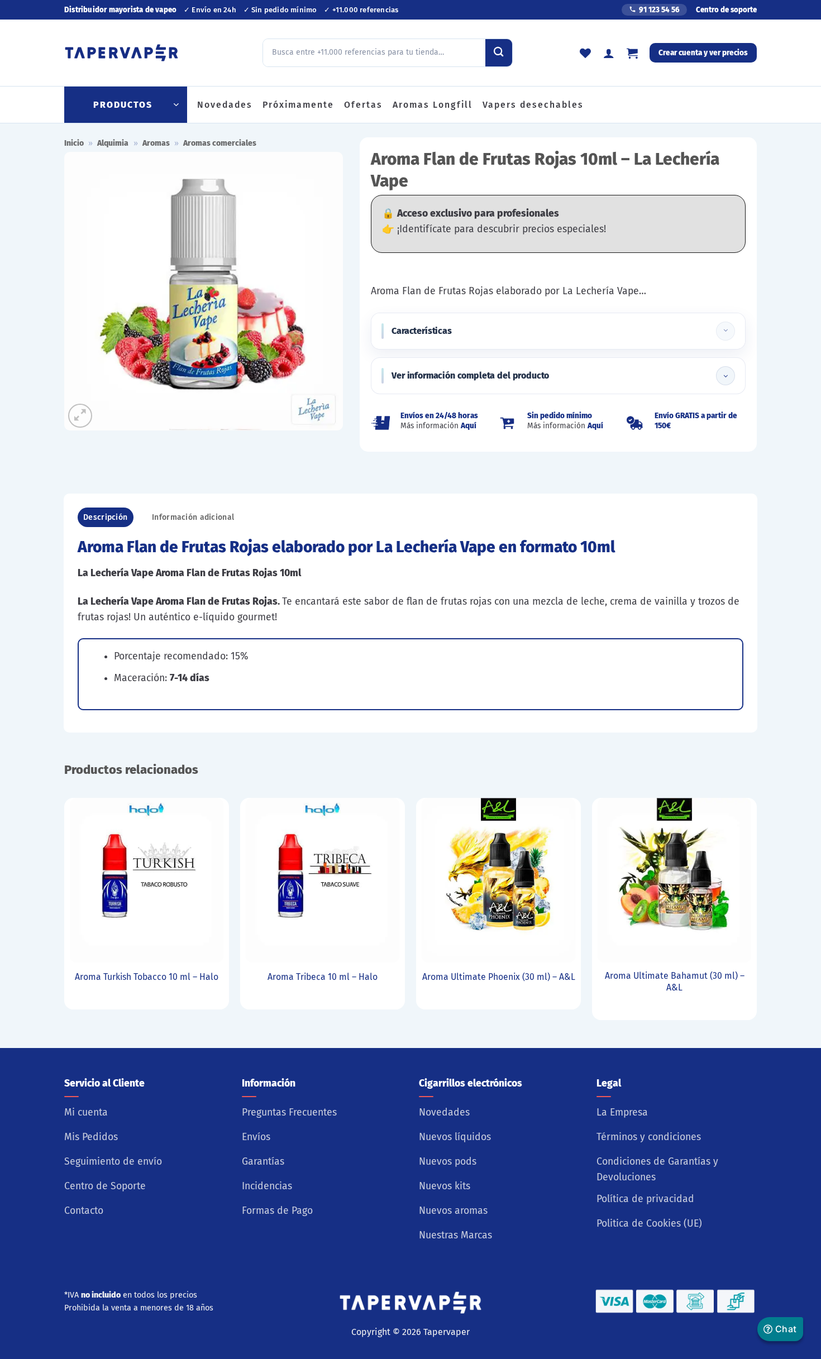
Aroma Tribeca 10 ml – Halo (323, 977)
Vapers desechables (533, 104)
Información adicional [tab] (193, 517)
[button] (632, 53)
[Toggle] (725, 331)
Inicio (74, 143)
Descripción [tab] (105, 517)
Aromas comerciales (219, 143)
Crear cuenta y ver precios (703, 53)
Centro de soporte (726, 10)
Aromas (156, 143)
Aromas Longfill (432, 104)
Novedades (224, 104)
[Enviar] (498, 52)
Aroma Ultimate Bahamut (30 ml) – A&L (674, 981)
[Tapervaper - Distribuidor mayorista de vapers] (121, 53)
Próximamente (298, 104)
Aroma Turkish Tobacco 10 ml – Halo (146, 977)
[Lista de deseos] (585, 53)
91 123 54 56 (659, 10)
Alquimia (112, 143)
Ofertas (363, 104)
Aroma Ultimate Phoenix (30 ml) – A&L (498, 977)
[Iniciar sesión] (608, 53)
